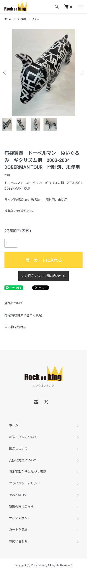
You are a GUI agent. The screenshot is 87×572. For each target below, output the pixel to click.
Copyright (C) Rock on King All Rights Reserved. (43, 565)
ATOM (22, 495)
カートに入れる (48, 260)
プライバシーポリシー (24, 483)
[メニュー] (80, 6)
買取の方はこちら (21, 506)
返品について (13, 303)
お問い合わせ (18, 541)
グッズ (35, 19)
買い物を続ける (15, 327)
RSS (12, 495)
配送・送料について (23, 437)
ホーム (7, 19)
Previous (5, 72)
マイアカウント (20, 518)
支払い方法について (23, 460)
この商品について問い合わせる (43, 276)
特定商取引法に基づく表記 (23, 315)
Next (82, 72)
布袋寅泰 (21, 19)
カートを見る (18, 529)
